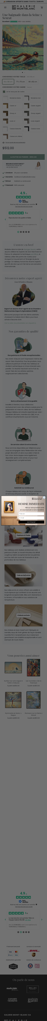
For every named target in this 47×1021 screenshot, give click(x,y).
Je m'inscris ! (31, 522)
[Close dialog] (44, 497)
